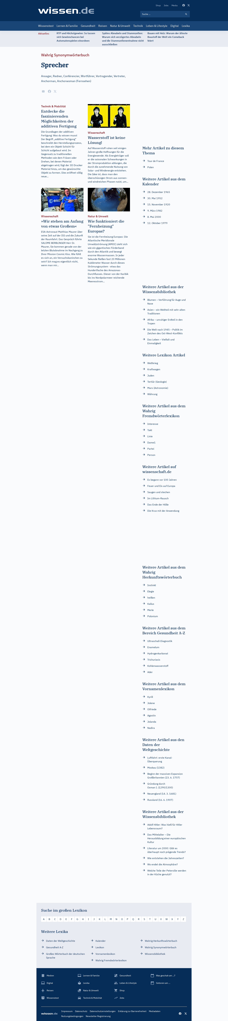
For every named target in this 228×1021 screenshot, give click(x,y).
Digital (174, 26)
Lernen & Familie (67, 26)
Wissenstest (46, 26)
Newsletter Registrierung (98, 1016)
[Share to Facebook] (49, 91)
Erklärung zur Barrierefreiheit (132, 1011)
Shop (158, 5)
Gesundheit (88, 26)
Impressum (67, 1011)
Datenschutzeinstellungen (103, 1011)
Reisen (102, 26)
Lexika (186, 26)
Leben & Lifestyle (156, 26)
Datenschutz (81, 1011)
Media (174, 5)
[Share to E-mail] (43, 91)
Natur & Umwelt (120, 26)
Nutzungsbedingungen (72, 1016)
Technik (138, 26)
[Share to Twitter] (55, 91)
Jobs (166, 5)
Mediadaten (154, 1011)
